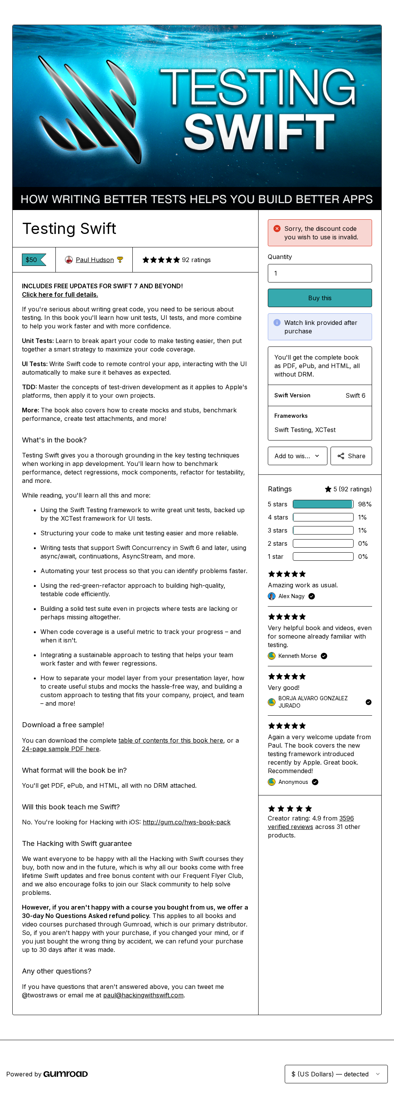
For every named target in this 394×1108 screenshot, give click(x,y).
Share (357, 456)
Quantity (280, 257)
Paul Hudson (99, 260)
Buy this (320, 298)
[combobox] (297, 456)
